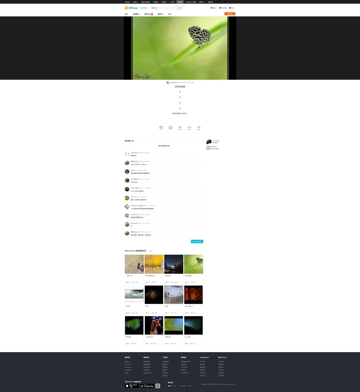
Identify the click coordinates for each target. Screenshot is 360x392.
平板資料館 (147, 370)
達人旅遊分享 (185, 373)
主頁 (126, 14)
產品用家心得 (147, 373)
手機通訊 (165, 367)
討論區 (127, 373)
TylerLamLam (174, 82)
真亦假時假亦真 (150, 276)
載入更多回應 (197, 241)
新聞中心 (127, 361)
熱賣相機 (202, 367)
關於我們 (221, 361)
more (151, 251)
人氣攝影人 (136, 14)
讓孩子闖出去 (189, 306)
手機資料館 (147, 367)
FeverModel (128, 367)
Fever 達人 (128, 364)
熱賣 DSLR (203, 373)
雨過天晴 (167, 276)
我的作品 (148, 14)
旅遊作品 (183, 370)
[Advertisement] (180, 120)
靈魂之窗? (168, 337)
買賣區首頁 (165, 361)
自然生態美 (188, 276)
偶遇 (166, 306)
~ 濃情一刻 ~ (129, 276)
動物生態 (214, 146)
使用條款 (221, 373)
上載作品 (229, 14)
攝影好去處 (185, 361)
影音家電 (165, 373)
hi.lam (132, 197)
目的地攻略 (184, 367)
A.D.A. (133, 188)
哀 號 (147, 306)
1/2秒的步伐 (149, 337)
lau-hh (133, 170)
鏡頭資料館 (147, 364)
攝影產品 (165, 364)
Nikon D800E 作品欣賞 (216, 142)
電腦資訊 (165, 370)
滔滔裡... (128, 306)
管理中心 (161, 14)
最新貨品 (202, 364)
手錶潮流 (165, 376)
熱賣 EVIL (203, 376)
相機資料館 (147, 361)
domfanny (134, 214)
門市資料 (202, 361)
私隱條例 (221, 376)
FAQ (169, 14)
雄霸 (132, 161)
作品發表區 (128, 370)
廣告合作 (221, 367)
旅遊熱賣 (183, 364)
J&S (132, 179)
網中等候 (128, 337)
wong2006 (134, 153)
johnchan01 (134, 223)
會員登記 (221, 370)
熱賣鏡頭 (202, 370)
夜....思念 (187, 337)
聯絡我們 (221, 364)
